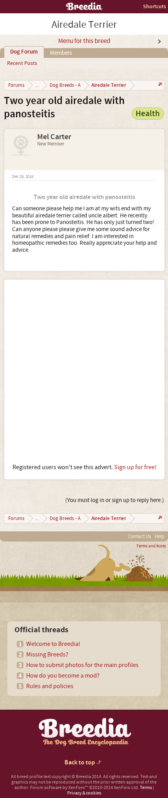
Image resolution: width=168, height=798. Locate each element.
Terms (146, 788)
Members (61, 53)
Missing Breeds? (47, 654)
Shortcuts (154, 6)
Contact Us (139, 536)
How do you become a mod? (63, 676)
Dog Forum (24, 52)
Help (159, 536)
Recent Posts (22, 63)
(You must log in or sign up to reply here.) (114, 500)
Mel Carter (54, 137)
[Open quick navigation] (159, 85)
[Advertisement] (84, 371)
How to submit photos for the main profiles (82, 665)
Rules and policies (49, 686)
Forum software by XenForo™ (84, 788)
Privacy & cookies (84, 793)
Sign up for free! (135, 467)
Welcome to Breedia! (53, 644)
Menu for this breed (84, 41)
